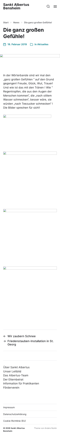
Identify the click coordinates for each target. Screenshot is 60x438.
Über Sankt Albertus (16, 367)
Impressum (9, 407)
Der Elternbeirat (13, 379)
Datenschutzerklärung (14, 414)
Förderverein (11, 387)
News (16, 22)
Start (5, 22)
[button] (48, 6)
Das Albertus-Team (15, 375)
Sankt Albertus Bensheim (16, 6)
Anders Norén (51, 428)
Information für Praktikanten (21, 383)
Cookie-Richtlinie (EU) (14, 420)
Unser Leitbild (12, 371)
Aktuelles (42, 44)
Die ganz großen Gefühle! (38, 22)
